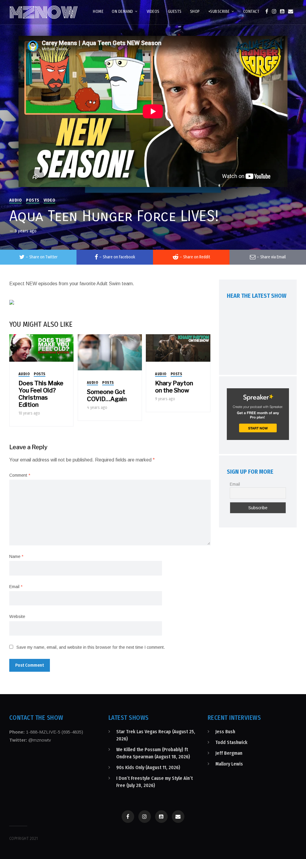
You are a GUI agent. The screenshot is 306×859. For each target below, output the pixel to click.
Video (50, 200)
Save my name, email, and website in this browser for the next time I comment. (90, 647)
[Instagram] (274, 11)
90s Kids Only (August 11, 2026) (148, 767)
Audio (15, 200)
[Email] (290, 11)
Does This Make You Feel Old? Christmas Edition (41, 394)
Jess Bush (225, 731)
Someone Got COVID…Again (107, 395)
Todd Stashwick (231, 742)
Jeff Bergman (228, 753)
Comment (19, 475)
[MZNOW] (43, 12)
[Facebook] (267, 11)
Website (17, 616)
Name (16, 556)
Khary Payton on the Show (174, 387)
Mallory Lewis (229, 764)
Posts (32, 200)
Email (15, 586)
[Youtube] (282, 11)
